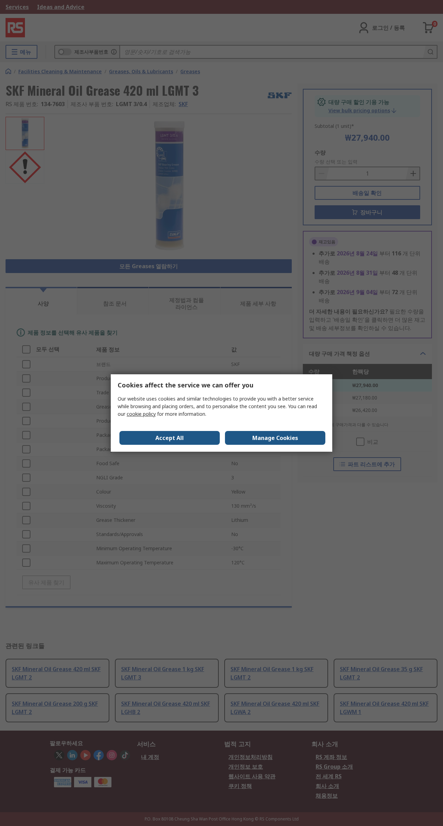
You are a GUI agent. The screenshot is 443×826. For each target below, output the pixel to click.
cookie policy (141, 414)
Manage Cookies (275, 438)
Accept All (169, 438)
